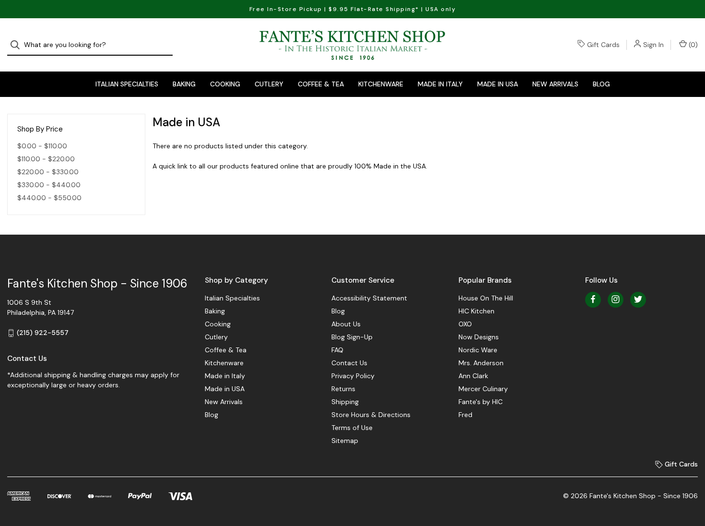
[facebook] (593, 299)
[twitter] (638, 299)
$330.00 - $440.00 (49, 184)
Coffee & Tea (321, 84)
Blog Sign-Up (352, 337)
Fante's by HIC (480, 401)
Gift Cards (603, 44)
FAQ (337, 350)
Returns (343, 388)
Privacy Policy (353, 375)
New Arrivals (555, 84)
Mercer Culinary (483, 388)
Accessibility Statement (369, 298)
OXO (465, 324)
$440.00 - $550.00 (49, 197)
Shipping (345, 401)
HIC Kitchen (476, 311)
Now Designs (478, 337)
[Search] (18, 45)
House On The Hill (485, 298)
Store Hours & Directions (371, 414)
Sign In (653, 44)
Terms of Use (352, 427)
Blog (601, 84)
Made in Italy (440, 84)
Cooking (225, 84)
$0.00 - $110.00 (42, 146)
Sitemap (344, 440)
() (692, 44)
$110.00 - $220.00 (46, 159)
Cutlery (269, 84)
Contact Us (349, 363)
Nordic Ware (477, 350)
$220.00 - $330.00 (48, 171)
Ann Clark (473, 375)
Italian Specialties (126, 84)
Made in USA (497, 84)
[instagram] (615, 299)
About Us (346, 324)
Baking (184, 84)
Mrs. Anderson (481, 363)
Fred (465, 414)
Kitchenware (380, 84)
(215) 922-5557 (43, 332)
